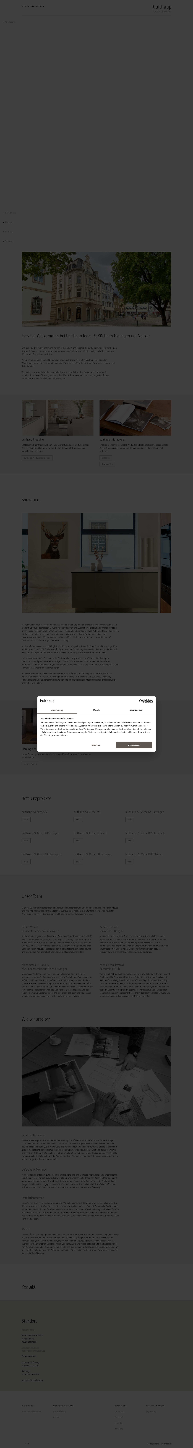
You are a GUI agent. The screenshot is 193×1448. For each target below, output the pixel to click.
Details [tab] (96, 710)
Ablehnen (96, 745)
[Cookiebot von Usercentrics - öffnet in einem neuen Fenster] (141, 701)
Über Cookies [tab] (136, 710)
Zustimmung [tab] (57, 710)
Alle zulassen (134, 745)
